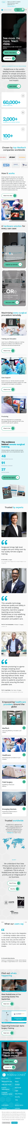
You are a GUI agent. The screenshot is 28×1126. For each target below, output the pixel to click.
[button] (25, 922)
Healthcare (6, 755)
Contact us (10, 832)
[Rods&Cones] (6, 10)
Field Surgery (7, 782)
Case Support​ (5, 377)
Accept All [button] (14, 1122)
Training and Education (8, 339)
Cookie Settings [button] (6, 1122)
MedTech (5, 728)
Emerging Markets (9, 809)
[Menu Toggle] (26, 10)
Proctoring (4, 416)
